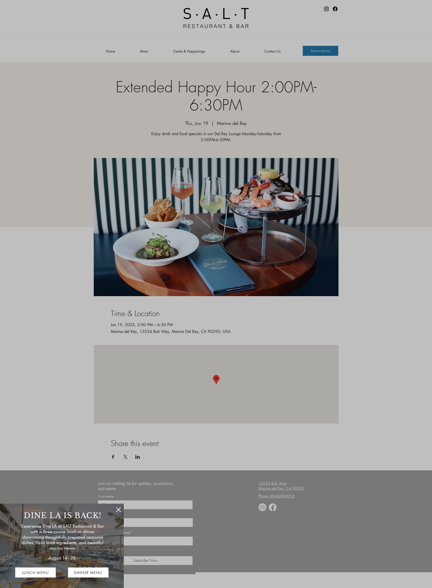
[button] (118, 509)
